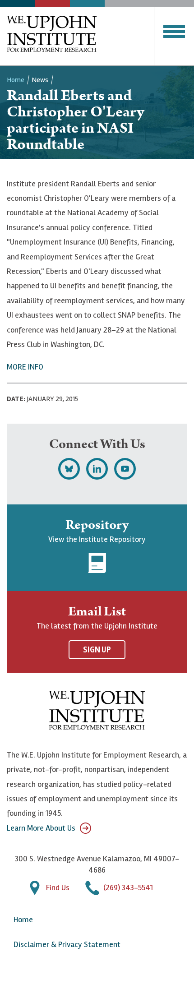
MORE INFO (25, 367)
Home (15, 79)
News (40, 79)
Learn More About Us (41, 828)
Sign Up (97, 650)
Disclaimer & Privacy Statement (67, 944)
